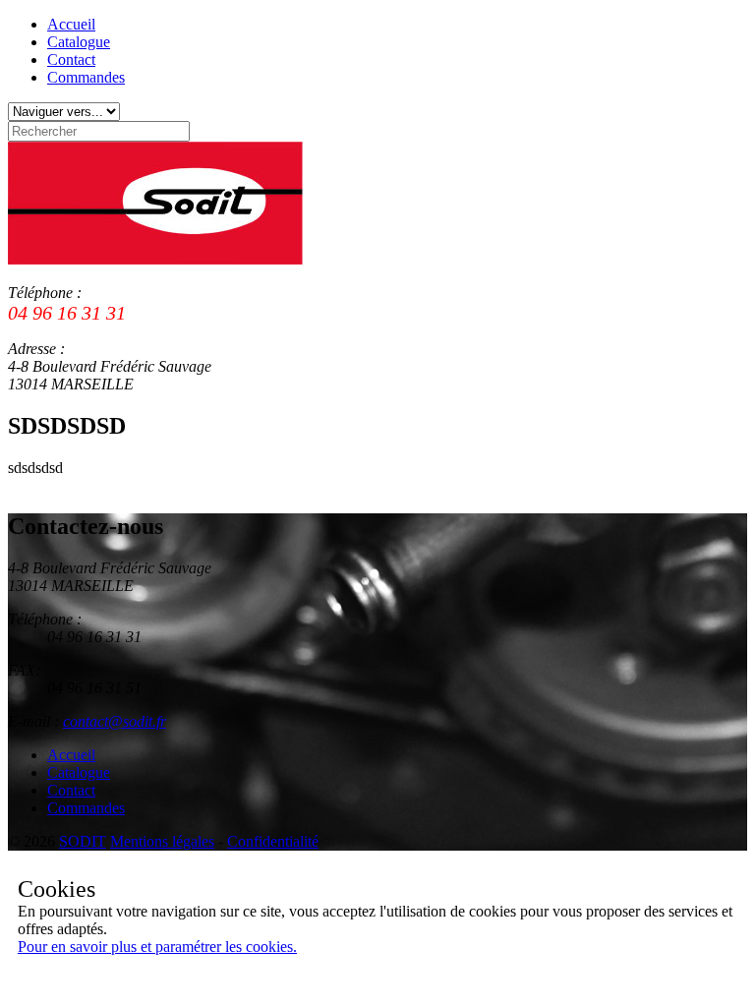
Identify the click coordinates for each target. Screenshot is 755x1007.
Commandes (86, 77)
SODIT (82, 841)
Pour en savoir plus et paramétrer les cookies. (157, 946)
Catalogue (78, 41)
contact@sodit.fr (114, 721)
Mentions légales (162, 841)
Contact (71, 59)
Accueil (71, 24)
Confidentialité (273, 841)
